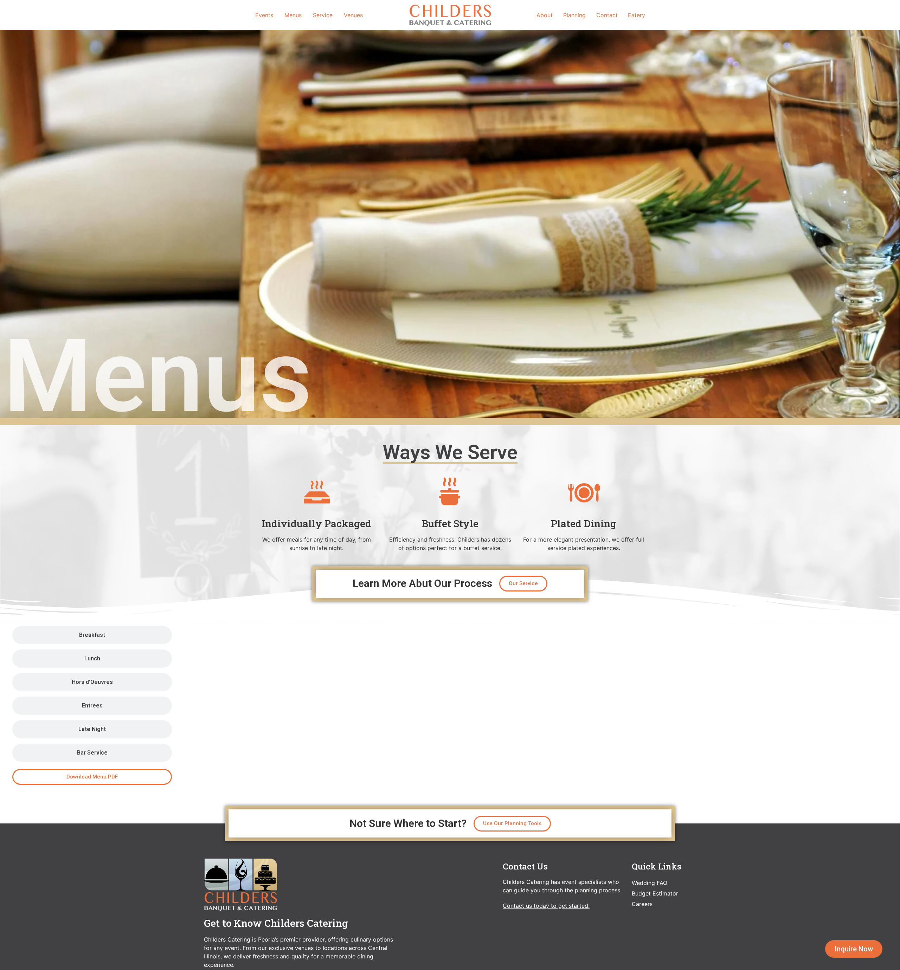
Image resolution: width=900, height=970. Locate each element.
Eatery (636, 15)
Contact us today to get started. (546, 905)
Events (264, 15)
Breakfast (92, 635)
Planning (574, 15)
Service (323, 15)
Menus (293, 15)
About (544, 15)
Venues (353, 15)
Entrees (92, 705)
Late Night (92, 729)
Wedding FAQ (649, 882)
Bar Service (92, 752)
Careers (642, 903)
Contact (607, 15)
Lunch (92, 658)
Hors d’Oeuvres (92, 682)
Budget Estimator (655, 893)
